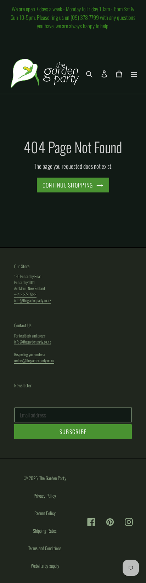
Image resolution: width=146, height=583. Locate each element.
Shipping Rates (45, 530)
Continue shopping (68, 185)
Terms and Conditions (44, 548)
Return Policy (45, 512)
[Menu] (134, 73)
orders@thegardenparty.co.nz (34, 360)
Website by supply (45, 565)
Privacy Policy (45, 495)
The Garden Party (52, 477)
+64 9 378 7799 (25, 294)
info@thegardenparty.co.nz (32, 300)
